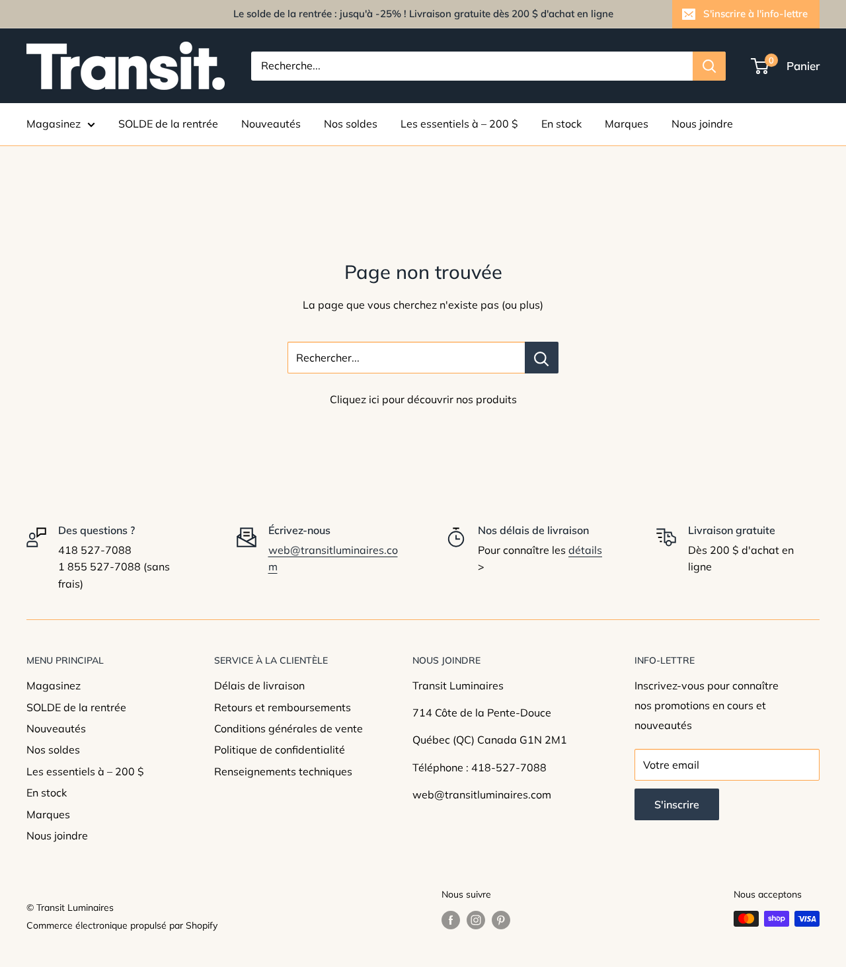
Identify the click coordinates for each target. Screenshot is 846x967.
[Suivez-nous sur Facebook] (451, 920)
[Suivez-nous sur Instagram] (476, 920)
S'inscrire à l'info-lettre (755, 13)
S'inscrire (676, 804)
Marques (626, 123)
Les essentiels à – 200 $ (459, 123)
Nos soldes (350, 123)
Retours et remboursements (282, 707)
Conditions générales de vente (288, 728)
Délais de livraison (259, 685)
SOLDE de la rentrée (168, 123)
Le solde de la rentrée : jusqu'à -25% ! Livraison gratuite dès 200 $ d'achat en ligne (423, 13)
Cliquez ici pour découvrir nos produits (423, 399)
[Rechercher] (709, 66)
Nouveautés (271, 123)
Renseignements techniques (283, 771)
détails (585, 550)
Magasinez (53, 123)
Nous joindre (702, 123)
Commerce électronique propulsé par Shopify (121, 925)
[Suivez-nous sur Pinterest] (501, 920)
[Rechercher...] (541, 357)
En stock (561, 123)
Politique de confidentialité (279, 749)
